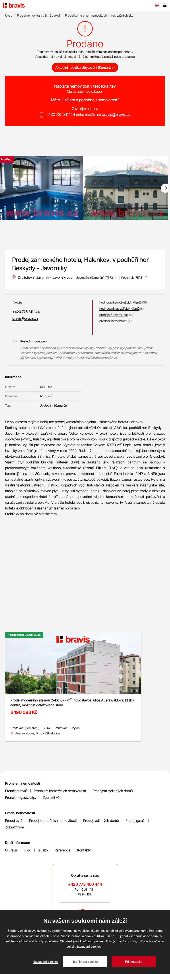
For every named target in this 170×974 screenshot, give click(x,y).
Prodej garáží (135, 820)
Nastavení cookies (45, 961)
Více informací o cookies (78, 936)
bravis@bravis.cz (116, 114)
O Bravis (11, 850)
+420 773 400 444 (85, 884)
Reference (63, 850)
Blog (27, 850)
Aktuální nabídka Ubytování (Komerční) (85, 67)
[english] (157, 6)
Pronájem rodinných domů (113, 791)
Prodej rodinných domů (101, 820)
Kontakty (84, 850)
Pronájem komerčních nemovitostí (60, 791)
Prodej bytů (14, 820)
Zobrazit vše (52, 797)
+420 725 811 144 (60, 114)
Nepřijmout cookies (85, 961)
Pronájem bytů (16, 791)
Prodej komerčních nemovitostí (53, 820)
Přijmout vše (133, 961)
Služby (43, 850)
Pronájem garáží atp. (20, 797)
